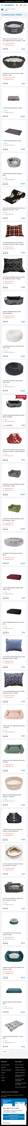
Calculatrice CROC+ (7, 1101)
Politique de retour (19, 1067)
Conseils (3, 1072)
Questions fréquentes (6, 1070)
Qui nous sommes (5, 1064)
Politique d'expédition (20, 1070)
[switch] (2, 9)
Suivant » (5, 1051)
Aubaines (3, 1067)
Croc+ (2, 1075)
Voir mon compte (19, 1064)
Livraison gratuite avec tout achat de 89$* (14, 1)
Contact (3, 1080)
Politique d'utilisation (20, 1072)
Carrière (3, 1077)
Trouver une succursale (20, 1087)
